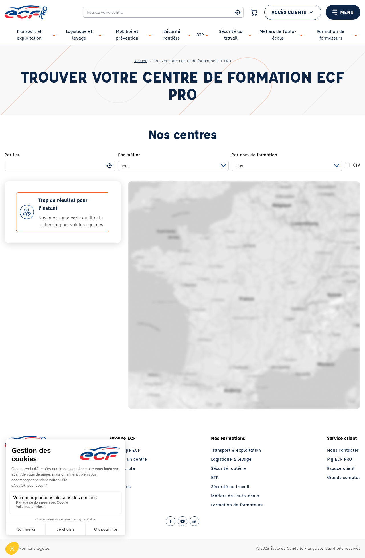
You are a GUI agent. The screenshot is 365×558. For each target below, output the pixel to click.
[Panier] (254, 12)
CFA (356, 165)
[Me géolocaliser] (238, 12)
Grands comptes (343, 477)
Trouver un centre (128, 459)
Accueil (140, 60)
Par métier (129, 154)
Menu (347, 12)
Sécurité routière (228, 468)
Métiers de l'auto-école (235, 495)
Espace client (341, 468)
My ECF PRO (339, 459)
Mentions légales (34, 548)
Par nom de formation (254, 154)
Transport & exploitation (236, 450)
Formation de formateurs (237, 505)
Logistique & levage (231, 459)
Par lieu (13, 154)
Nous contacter (343, 450)
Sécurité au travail (230, 486)
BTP (214, 477)
